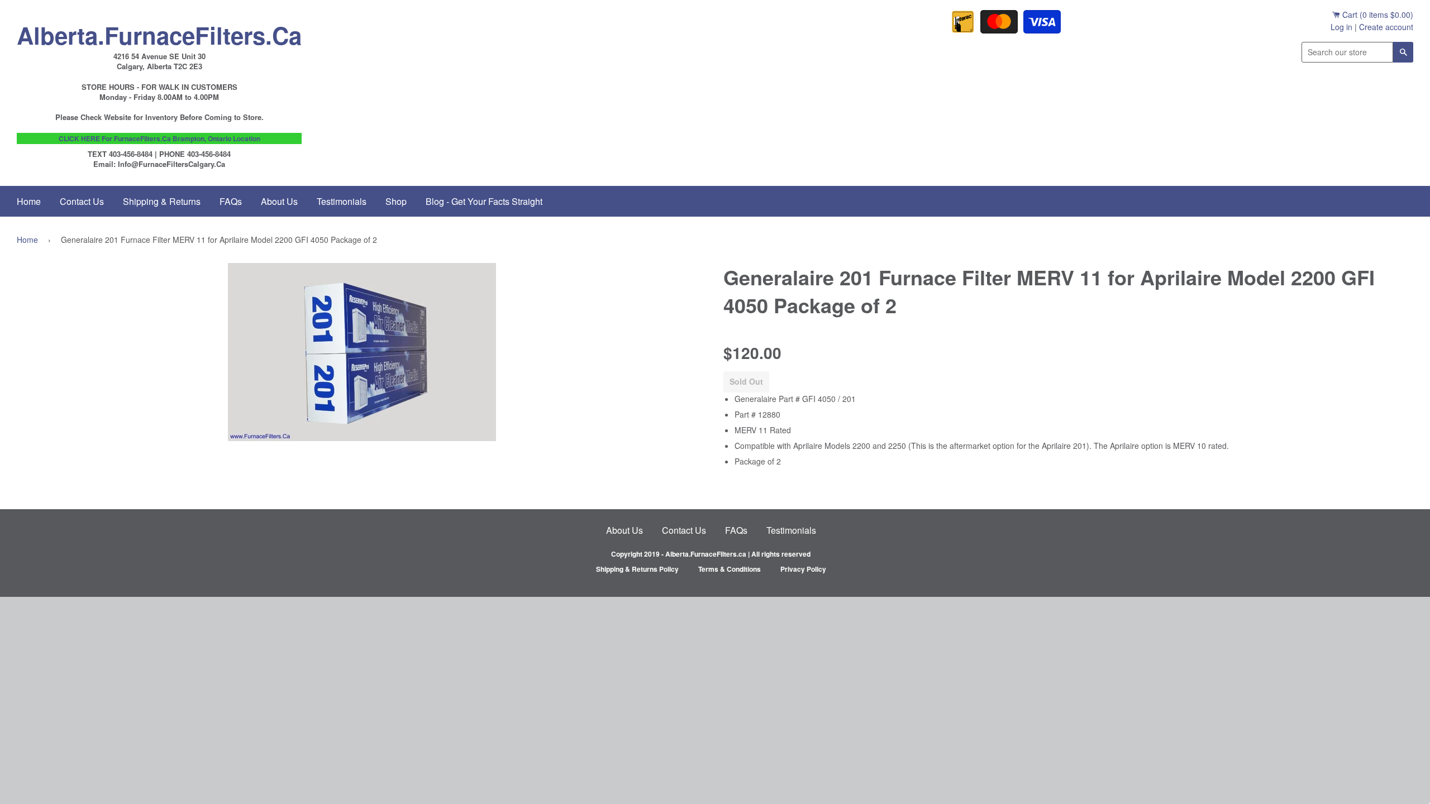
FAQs (231, 201)
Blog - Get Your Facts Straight (484, 201)
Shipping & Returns (162, 201)
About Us (279, 201)
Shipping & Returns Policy (637, 569)
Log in (1341, 26)
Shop (396, 201)
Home (29, 201)
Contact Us (82, 201)
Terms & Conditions (729, 569)
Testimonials (341, 201)
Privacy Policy (803, 569)
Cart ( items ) (1376, 14)
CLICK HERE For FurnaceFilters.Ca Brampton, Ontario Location (159, 138)
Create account (1386, 26)
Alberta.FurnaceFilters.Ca (159, 32)
